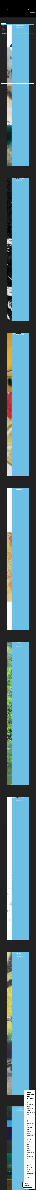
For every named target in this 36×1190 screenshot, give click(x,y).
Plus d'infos (27, 1184)
